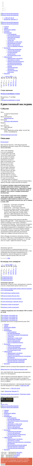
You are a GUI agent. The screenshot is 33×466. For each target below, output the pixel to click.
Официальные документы (15, 58)
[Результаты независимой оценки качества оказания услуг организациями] (16, 290)
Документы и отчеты (13, 60)
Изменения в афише (10, 29)
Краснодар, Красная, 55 (12, 391)
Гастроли (6, 31)
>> (15, 76)
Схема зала (10, 40)
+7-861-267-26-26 (9, 18)
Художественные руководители (12, 53)
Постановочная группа (14, 55)
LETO (18, 454)
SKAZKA (19, 452)
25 (3, 85)
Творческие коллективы (14, 49)
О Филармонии (11, 34)
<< (2, 76)
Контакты (7, 73)
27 (8, 85)
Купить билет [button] (5, 142)
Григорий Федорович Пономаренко (13, 37)
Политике (13, 460)
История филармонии (13, 35)
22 (13, 84)
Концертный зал (9, 118)
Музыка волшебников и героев (10, 93)
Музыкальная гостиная (14, 43)
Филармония (8, 32)
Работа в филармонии (13, 44)
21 (11, 84)
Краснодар (11, 19)
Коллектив (7, 48)
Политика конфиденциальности (10, 394)
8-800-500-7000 (24, 385)
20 (8, 84)
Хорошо (3, 464)
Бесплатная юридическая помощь (17, 359)
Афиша (6, 28)
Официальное (8, 57)
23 (15, 84)
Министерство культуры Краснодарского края (14, 369)
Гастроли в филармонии (11, 121)
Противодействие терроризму (12, 68)
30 (15, 85)
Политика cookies (25, 394)
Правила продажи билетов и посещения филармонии (15, 62)
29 (13, 85)
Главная (6, 26)
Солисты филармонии (13, 51)
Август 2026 (9, 76)
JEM (8, 258)
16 (15, 82)
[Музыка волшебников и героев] (10, 100)
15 (13, 82)
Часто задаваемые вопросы (15, 46)
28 (11, 85)
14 (11, 82)
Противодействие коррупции (12, 71)
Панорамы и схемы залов (14, 41)
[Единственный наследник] (9, 134)
